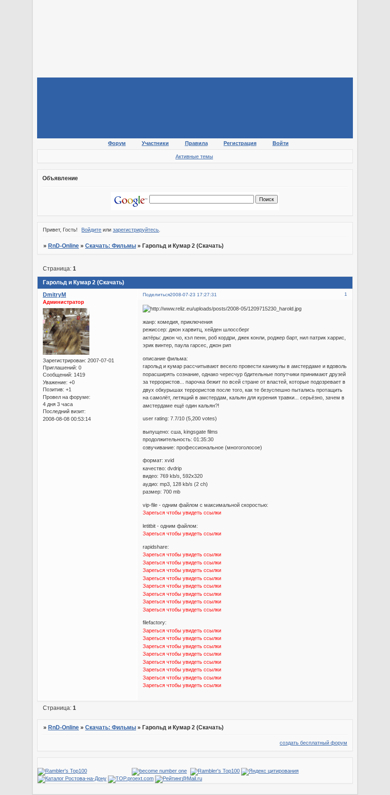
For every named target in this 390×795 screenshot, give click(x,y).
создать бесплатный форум (313, 743)
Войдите (91, 230)
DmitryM (54, 294)
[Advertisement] (210, 25)
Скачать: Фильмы (110, 245)
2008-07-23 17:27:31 (193, 294)
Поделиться (156, 294)
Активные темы (194, 156)
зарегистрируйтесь (136, 230)
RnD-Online (63, 245)
